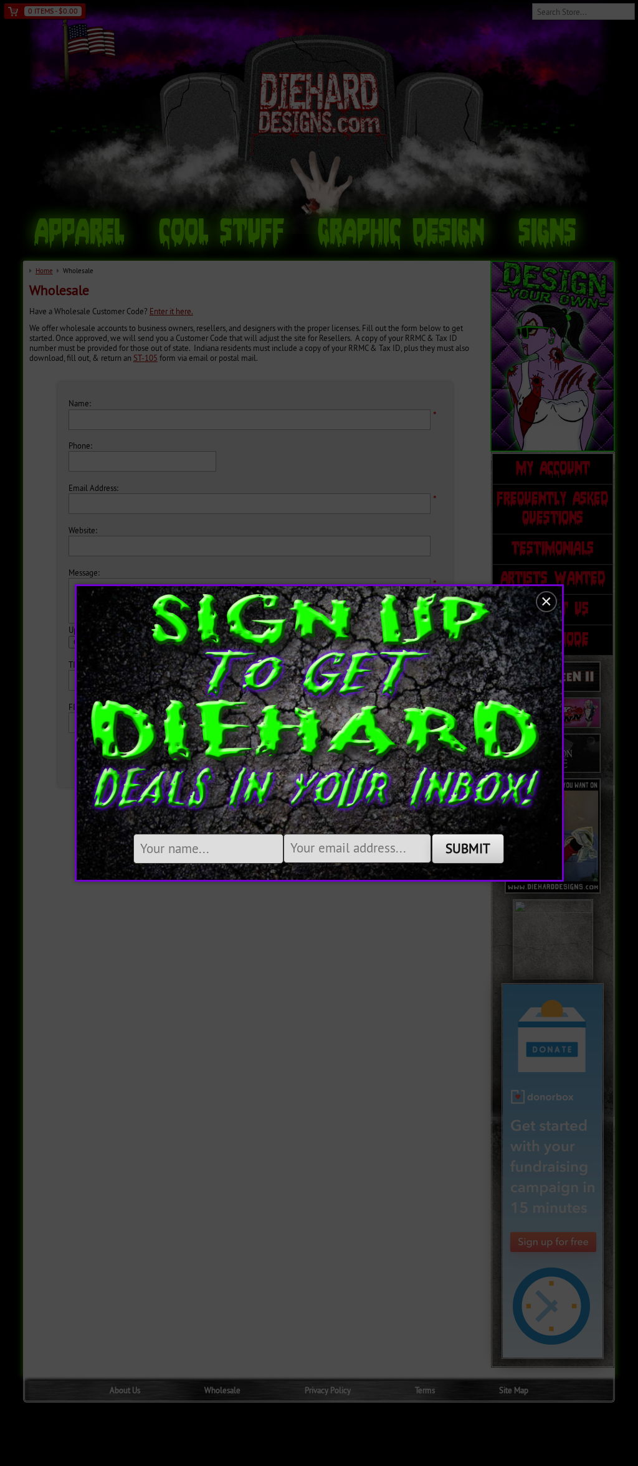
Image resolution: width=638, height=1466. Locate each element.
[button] (546, 601)
